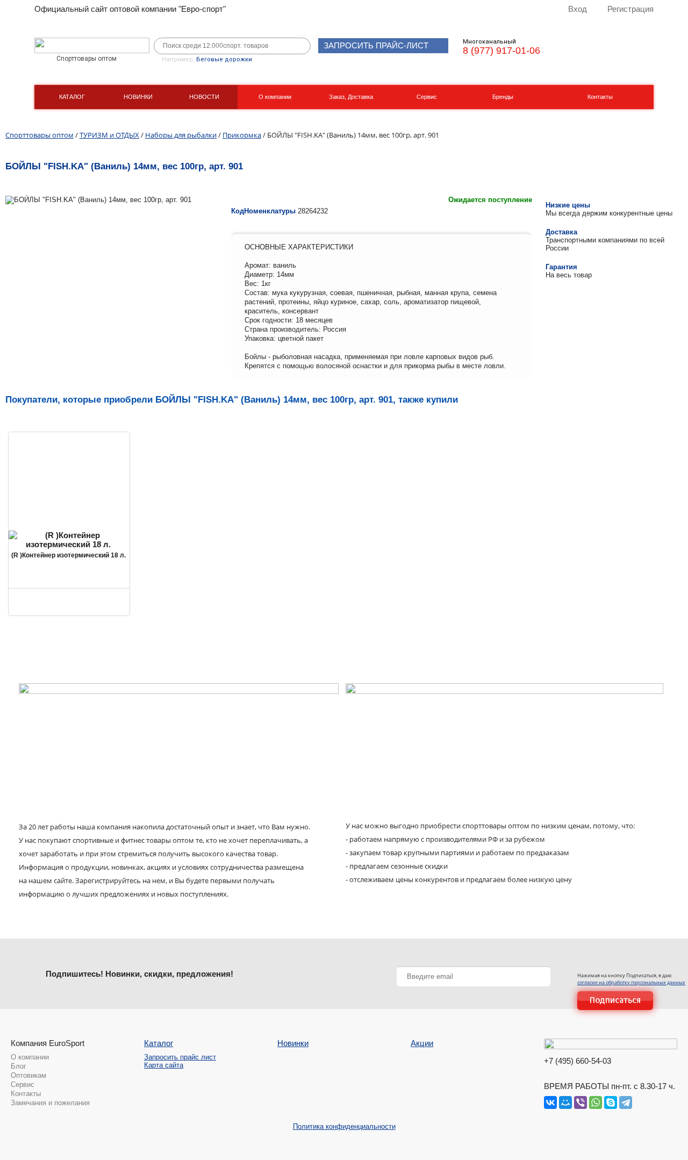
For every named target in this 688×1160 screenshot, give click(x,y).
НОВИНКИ (138, 97)
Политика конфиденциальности (344, 1126)
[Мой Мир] (565, 1102)
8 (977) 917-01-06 (501, 50)
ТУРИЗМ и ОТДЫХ (109, 135)
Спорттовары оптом (39, 135)
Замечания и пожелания (50, 1103)
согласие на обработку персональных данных (631, 982)
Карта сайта (163, 1065)
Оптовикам (28, 1075)
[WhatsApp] (595, 1102)
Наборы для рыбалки (181, 135)
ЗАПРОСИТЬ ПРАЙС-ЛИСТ (376, 45)
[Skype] (610, 1102)
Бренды (502, 97)
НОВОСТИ (204, 97)
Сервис (427, 97)
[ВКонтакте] (550, 1102)
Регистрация (630, 8)
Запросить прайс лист (180, 1057)
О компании (275, 97)
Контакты (600, 97)
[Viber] (580, 1102)
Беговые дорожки (224, 59)
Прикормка (242, 135)
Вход (577, 8)
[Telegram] (625, 1102)
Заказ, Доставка (351, 97)
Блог (18, 1066)
